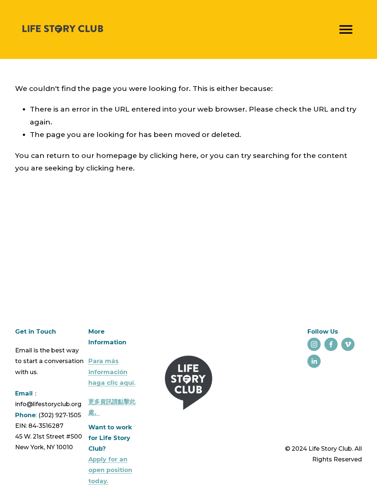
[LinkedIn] (314, 361)
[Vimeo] (348, 344)
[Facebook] (331, 344)
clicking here (173, 155)
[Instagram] (314, 344)
